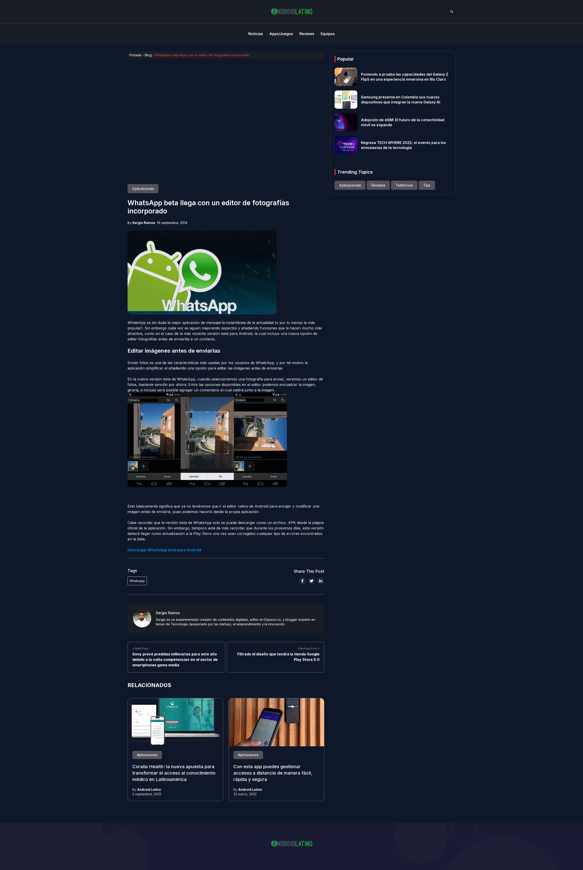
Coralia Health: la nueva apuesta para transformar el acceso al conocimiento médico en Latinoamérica (173, 773)
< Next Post (140, 648)
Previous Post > (309, 648)
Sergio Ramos (143, 223)
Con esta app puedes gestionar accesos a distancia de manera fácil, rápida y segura (272, 773)
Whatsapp (137, 581)
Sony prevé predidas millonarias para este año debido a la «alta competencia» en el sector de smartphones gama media (175, 659)
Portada (135, 55)
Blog (148, 55)
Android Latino (149, 789)
